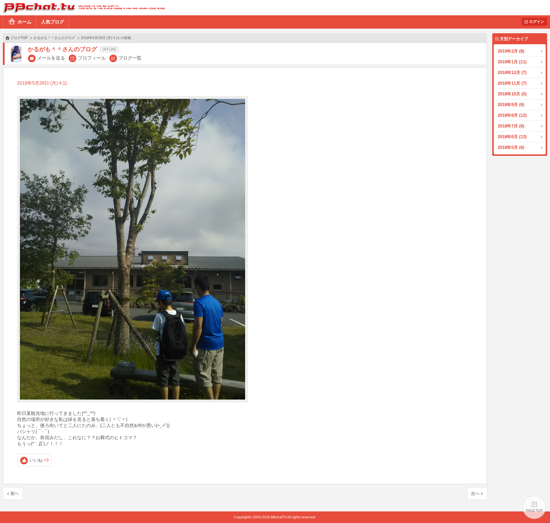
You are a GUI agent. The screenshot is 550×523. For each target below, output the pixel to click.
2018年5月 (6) (511, 147)
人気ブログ (52, 21)
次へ (475, 493)
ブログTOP (19, 38)
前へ (14, 493)
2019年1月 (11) (512, 61)
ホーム (24, 21)
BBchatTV (82, 7)
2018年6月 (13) (512, 136)
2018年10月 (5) (512, 93)
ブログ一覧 (129, 58)
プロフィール (92, 58)
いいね (39, 460)
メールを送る (51, 58)
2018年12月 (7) (512, 72)
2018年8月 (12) (512, 115)
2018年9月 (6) (511, 104)
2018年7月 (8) (511, 125)
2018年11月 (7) (512, 83)
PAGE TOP (534, 507)
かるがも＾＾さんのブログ (54, 38)
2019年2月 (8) (511, 51)
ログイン (536, 21)
